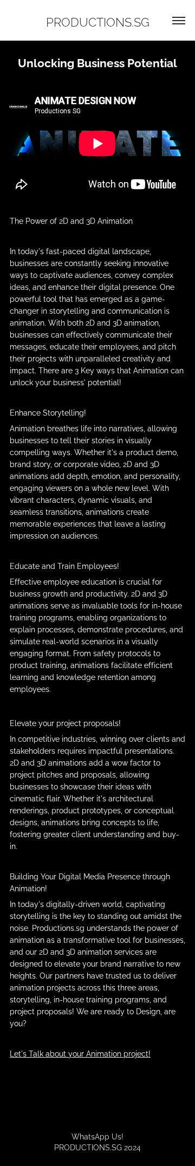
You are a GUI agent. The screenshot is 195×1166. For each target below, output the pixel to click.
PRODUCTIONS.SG (98, 21)
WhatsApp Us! (97, 1136)
